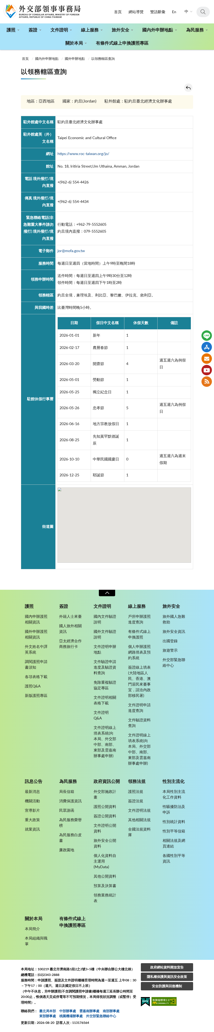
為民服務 (195, 30)
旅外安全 (120, 30)
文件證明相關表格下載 (105, 700)
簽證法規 (135, 801)
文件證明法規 (139, 811)
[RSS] (206, 381)
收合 (107, 593)
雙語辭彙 (157, 12)
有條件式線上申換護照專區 (122, 43)
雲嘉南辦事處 (89, 1011)
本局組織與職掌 (36, 941)
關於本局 (74, 43)
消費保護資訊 (70, 801)
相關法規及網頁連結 (174, 843)
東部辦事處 (47, 1016)
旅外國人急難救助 (174, 619)
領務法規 (137, 781)
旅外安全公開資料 (105, 843)
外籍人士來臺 (70, 617)
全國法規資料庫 (139, 832)
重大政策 (32, 820)
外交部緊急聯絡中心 (174, 663)
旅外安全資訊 (174, 632)
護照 (11, 30)
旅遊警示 (170, 651)
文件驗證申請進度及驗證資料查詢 (105, 667)
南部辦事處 (111, 1011)
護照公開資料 (105, 807)
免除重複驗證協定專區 (105, 685)
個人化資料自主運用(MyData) (105, 861)
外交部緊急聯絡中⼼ (101, 1016)
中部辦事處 (67, 1011)
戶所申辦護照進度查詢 (139, 619)
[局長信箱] (206, 358)
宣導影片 (32, 811)
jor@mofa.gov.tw (71, 251)
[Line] (206, 335)
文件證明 (59, 30)
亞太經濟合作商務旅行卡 (70, 644)
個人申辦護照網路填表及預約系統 (139, 652)
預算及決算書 (105, 886)
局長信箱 (66, 792)
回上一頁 (188, 87)
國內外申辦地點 (157, 30)
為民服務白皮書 (70, 838)
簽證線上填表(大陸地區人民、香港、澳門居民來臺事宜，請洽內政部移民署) (139, 682)
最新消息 (32, 792)
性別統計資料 (174, 822)
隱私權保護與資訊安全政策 (167, 976)
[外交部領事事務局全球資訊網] (42, 11)
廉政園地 (66, 850)
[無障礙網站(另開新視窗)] (164, 1002)
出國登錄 (170, 641)
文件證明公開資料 (105, 828)
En (174, 12)
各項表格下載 (36, 677)
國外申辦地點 (75, 58)
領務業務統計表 (105, 898)
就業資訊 (32, 829)
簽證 (33, 30)
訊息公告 (33, 781)
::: (2, 3)
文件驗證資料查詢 (139, 723)
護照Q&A (33, 686)
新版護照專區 (36, 696)
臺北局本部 (47, 1011)
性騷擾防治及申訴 (174, 809)
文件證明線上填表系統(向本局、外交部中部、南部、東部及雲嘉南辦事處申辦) (105, 742)
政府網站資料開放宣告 (167, 967)
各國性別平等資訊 (174, 858)
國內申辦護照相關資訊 (36, 619)
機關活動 (32, 801)
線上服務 (90, 30)
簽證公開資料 (105, 816)
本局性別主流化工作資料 (174, 794)
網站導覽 (136, 12)
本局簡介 (32, 929)
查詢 (203, 12)
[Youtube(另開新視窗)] (206, 370)
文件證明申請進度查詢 (139, 708)
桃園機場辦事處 (71, 1016)
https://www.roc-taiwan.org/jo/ (83, 154)
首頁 (118, 12)
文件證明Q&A (101, 715)
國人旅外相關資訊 (70, 629)
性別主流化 (174, 781)
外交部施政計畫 (105, 794)
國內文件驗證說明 (105, 619)
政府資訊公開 (107, 781)
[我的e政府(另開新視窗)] (145, 1002)
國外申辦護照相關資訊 (36, 634)
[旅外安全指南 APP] (206, 347)
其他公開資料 (105, 876)
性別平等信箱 (174, 831)
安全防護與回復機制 (167, 986)
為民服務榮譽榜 (70, 823)
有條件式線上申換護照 (139, 634)
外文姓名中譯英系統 (36, 649)
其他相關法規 (139, 820)
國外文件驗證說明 (105, 634)
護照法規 (135, 792)
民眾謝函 (66, 811)
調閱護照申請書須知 (36, 664)
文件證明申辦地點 (105, 649)
